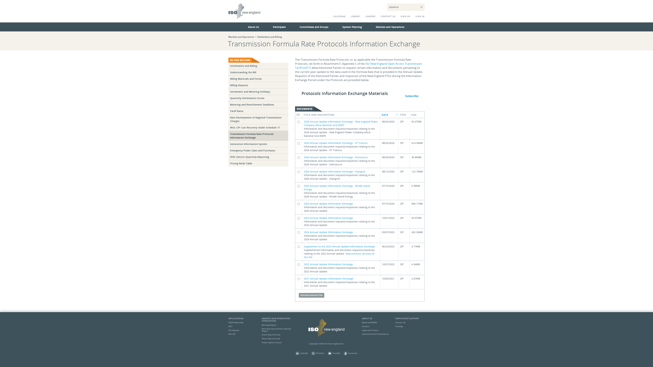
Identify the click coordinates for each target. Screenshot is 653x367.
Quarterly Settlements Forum (247, 98)
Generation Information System (248, 144)
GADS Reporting (235, 322)
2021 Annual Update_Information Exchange (328, 278)
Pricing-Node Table (241, 163)
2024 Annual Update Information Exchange (328, 232)
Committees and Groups (314, 27)
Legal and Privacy (370, 330)
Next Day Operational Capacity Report (276, 329)
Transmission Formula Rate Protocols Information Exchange (252, 135)
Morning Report (269, 325)
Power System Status (271, 342)
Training (399, 326)
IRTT (230, 326)
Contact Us (400, 322)
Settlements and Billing (269, 36)
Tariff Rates (236, 111)
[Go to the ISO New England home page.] (244, 21)
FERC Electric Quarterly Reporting (249, 157)
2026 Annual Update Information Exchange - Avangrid (334, 171)
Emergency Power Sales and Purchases (252, 150)
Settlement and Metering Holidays (250, 91)
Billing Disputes (239, 85)
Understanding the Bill (243, 72)
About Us (253, 27)
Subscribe (411, 96)
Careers (370, 16)
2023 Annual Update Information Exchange (328, 218)
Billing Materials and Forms (246, 78)
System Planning (352, 27)
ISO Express (233, 330)
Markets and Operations (390, 27)
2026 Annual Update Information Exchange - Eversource (336, 157)
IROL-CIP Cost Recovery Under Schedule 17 (255, 127)
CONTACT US (388, 16)
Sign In (420, 16)
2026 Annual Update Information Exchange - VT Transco (335, 143)
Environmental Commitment (375, 334)
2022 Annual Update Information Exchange (328, 264)
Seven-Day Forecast (271, 334)
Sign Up (405, 16)
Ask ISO (232, 334)
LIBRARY (355, 16)
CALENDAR (339, 16)
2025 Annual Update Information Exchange (328, 203)
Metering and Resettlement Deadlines (252, 104)
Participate (279, 27)
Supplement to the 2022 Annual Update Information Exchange (339, 246)
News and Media (369, 322)
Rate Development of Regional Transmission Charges (256, 119)
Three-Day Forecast (271, 338)
